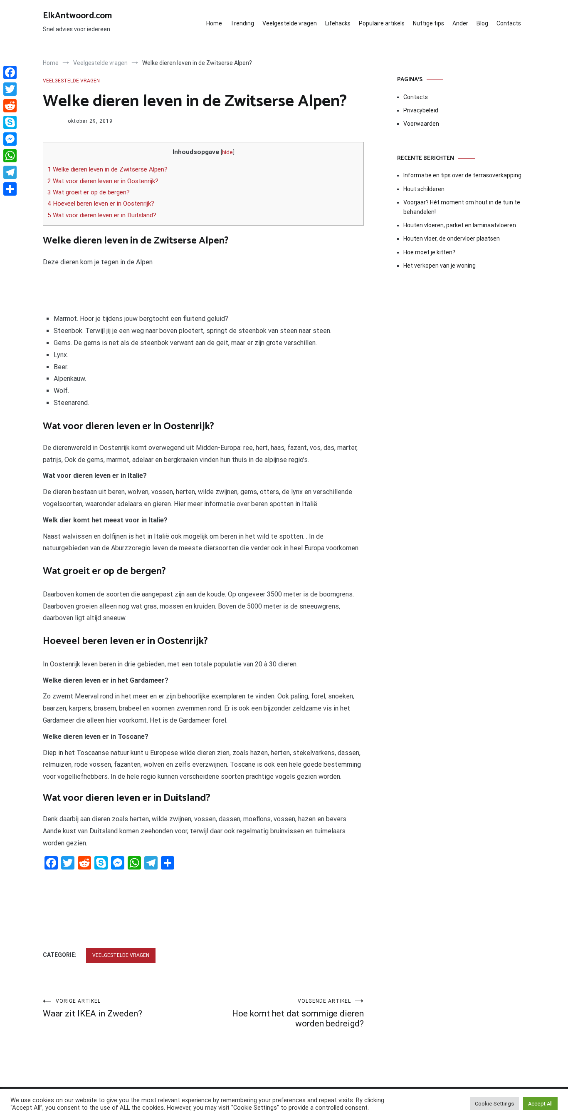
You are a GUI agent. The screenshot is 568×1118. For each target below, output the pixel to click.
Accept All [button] (540, 1104)
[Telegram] (10, 172)
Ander (460, 23)
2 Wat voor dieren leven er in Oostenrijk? (102, 181)
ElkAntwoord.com (77, 16)
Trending (242, 23)
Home (214, 23)
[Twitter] (10, 89)
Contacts (508, 23)
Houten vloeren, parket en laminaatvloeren (459, 225)
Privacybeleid (420, 110)
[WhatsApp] (10, 155)
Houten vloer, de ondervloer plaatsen (451, 238)
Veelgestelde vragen (289, 23)
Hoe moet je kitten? (430, 252)
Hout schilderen (424, 189)
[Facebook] (10, 72)
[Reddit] (10, 105)
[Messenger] (10, 139)
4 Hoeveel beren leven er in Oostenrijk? (100, 203)
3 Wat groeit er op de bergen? (88, 192)
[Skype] (10, 122)
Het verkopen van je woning (439, 265)
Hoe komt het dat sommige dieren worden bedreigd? (298, 1013)
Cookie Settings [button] (494, 1104)
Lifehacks (338, 23)
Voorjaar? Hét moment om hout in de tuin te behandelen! (461, 207)
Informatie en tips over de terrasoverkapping (462, 175)
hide (227, 152)
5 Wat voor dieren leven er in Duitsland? (101, 215)
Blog (482, 23)
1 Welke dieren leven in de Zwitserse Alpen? (107, 169)
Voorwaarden (421, 123)
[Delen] (10, 189)
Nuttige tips (428, 23)
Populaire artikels (382, 23)
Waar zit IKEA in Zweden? (92, 1008)
